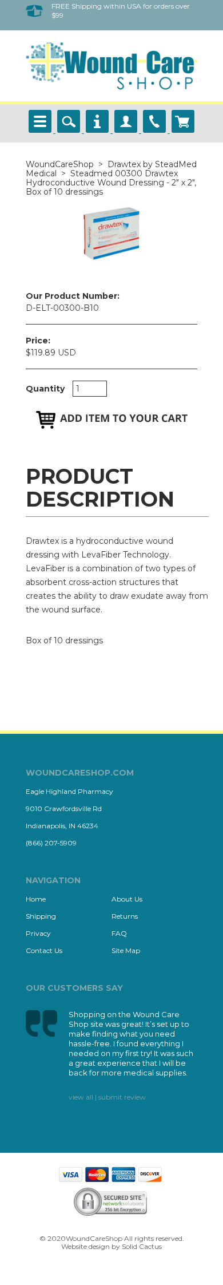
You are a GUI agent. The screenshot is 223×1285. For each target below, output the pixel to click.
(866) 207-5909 (51, 843)
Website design (85, 1246)
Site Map (126, 950)
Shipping (41, 916)
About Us (127, 899)
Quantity (45, 388)
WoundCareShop (60, 164)
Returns (125, 916)
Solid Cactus (142, 1246)
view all (81, 1097)
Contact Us (44, 950)
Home (36, 899)
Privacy (38, 933)
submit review (122, 1097)
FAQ (119, 933)
